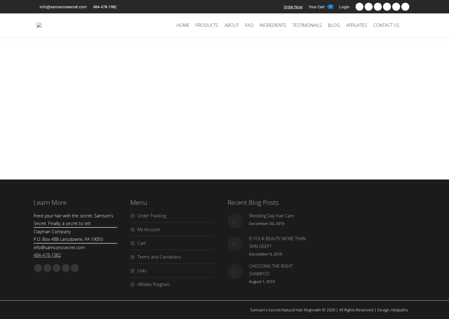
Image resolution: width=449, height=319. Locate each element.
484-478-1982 (105, 7)
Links (142, 271)
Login (344, 7)
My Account (148, 229)
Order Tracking (151, 216)
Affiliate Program (153, 284)
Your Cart (320, 7)
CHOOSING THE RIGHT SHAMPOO (271, 270)
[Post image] (235, 221)
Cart (141, 243)
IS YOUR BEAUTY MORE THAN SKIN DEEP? (277, 242)
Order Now (293, 7)
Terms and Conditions (159, 257)
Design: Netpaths (392, 310)
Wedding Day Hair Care (271, 216)
